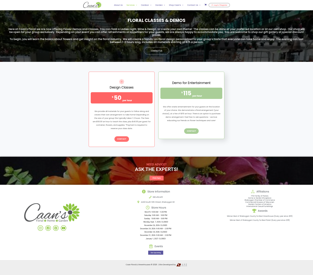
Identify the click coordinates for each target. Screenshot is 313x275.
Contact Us (192, 5)
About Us (118, 5)
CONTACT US (156, 51)
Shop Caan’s (175, 5)
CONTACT (121, 139)
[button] (136, 5)
